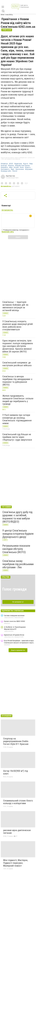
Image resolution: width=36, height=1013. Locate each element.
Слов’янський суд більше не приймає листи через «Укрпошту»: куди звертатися (17, 437)
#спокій (16, 167)
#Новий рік (4, 164)
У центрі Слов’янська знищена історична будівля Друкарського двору (18, 534)
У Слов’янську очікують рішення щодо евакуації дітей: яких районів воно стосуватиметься (17, 325)
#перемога (4, 167)
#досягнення (20, 169)
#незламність (5, 169)
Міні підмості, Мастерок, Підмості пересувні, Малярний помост (15, 863)
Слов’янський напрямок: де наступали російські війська (17, 364)
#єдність (28, 167)
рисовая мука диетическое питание (17, 831)
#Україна (11, 165)
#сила (22, 167)
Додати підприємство (18, 650)
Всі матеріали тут (18, 602)
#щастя (25, 164)
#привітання (18, 164)
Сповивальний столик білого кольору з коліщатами (18, 802)
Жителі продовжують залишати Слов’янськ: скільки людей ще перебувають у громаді (17, 399)
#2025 (11, 164)
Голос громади (14, 589)
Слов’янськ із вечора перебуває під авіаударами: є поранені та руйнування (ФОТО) (17, 380)
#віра (10, 167)
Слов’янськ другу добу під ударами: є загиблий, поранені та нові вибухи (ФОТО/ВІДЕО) (17, 516)
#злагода (4, 165)
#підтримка (28, 169)
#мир (31, 164)
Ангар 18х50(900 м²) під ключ (15, 772)
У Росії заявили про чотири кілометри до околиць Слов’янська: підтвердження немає (17, 419)
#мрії (12, 169)
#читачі (14, 171)
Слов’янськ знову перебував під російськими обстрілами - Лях (18, 564)
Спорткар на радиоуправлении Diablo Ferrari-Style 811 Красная (15, 741)
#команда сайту (6, 171)
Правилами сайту (8, 232)
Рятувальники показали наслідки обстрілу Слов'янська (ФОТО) (16, 549)
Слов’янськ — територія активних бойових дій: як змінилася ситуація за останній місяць (15, 306)
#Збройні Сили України (22, 165)
